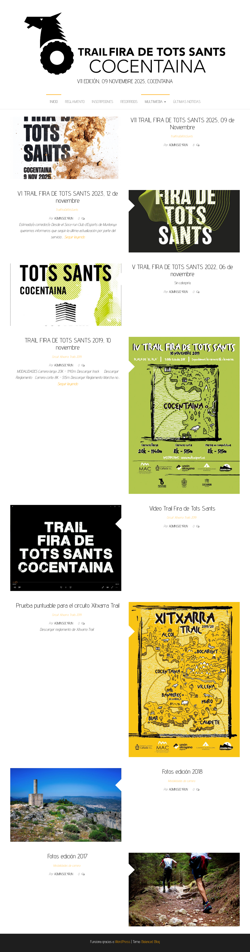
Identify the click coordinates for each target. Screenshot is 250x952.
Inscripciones (102, 101)
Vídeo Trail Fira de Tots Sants (182, 508)
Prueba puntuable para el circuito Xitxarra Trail (67, 605)
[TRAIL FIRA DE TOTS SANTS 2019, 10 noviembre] (184, 415)
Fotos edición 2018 (182, 771)
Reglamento (74, 101)
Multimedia (154, 101)
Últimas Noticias (186, 101)
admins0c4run (179, 145)
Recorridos (128, 101)
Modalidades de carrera (181, 781)
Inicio (54, 101)
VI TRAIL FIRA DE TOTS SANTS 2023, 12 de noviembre (68, 197)
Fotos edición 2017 (68, 856)
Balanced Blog (150, 941)
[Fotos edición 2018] (65, 804)
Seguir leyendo (74, 237)
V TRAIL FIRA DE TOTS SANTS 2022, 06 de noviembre (182, 270)
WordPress (122, 941)
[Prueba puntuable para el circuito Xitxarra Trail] (184, 679)
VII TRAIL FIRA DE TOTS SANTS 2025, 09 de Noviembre (182, 123)
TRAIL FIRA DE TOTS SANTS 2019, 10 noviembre (68, 343)
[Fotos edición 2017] (184, 889)
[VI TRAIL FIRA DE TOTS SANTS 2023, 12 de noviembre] (184, 221)
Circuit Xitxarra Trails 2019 (66, 357)
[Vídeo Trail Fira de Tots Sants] (65, 547)
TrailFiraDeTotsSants (181, 136)
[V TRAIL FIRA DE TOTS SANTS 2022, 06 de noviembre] (65, 294)
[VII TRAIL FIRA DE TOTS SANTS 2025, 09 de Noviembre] (65, 147)
